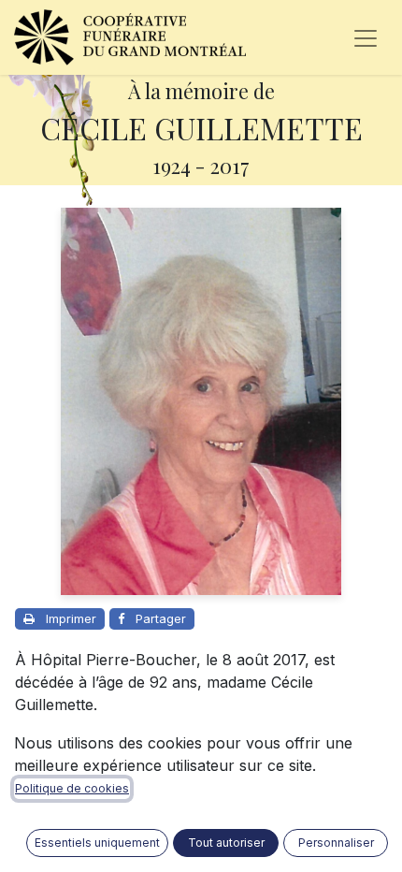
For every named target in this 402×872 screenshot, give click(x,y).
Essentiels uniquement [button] (97, 843)
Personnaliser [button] (336, 843)
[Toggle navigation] (365, 37)
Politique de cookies (72, 788)
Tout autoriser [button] (226, 843)
